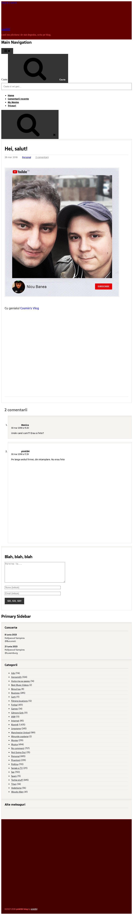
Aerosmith (16, 677)
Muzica (14, 744)
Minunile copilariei (20, 736)
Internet (15, 720)
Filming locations (19, 700)
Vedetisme (16, 787)
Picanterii (15, 760)
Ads (13, 673)
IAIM (13, 716)
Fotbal (14, 704)
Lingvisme (16, 728)
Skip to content (9, 2)
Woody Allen (17, 791)
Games (14, 708)
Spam (14, 776)
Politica (14, 764)
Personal (26, 157)
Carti (13, 696)
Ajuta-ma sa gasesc (20, 681)
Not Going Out (18, 752)
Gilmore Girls (17, 712)
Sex (12, 772)
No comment (17, 748)
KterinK (14, 724)
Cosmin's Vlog (29, 308)
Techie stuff (17, 779)
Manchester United (20, 732)
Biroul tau (16, 689)
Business (15, 692)
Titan (13, 784)
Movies (14, 740)
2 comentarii (42, 157)
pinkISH (5, 29)
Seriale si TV (17, 768)
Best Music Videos (20, 684)
